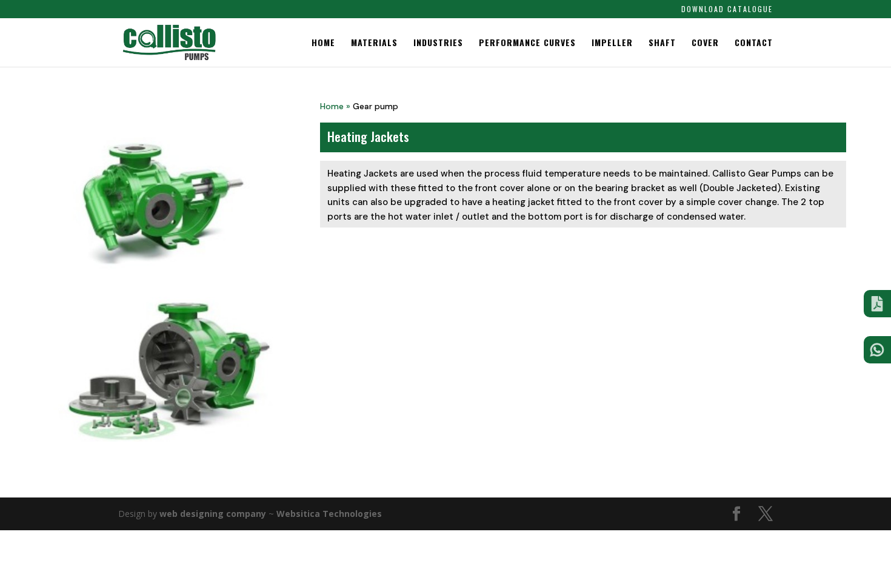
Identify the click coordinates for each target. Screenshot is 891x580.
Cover (705, 43)
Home (323, 43)
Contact (754, 43)
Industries (438, 43)
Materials (374, 43)
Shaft (662, 43)
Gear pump (375, 106)
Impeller (612, 43)
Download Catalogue (727, 9)
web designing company (212, 513)
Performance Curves (527, 43)
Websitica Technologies (329, 513)
